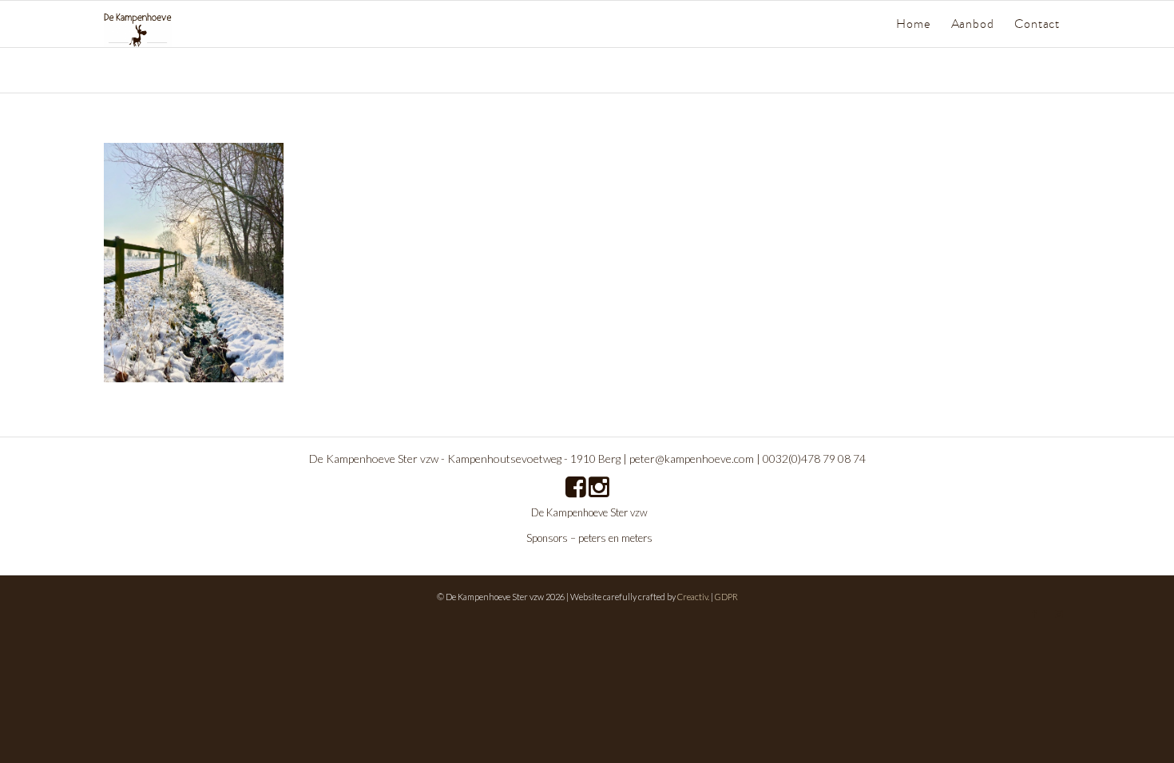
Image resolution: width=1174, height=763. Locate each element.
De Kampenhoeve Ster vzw (589, 512)
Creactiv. (693, 596)
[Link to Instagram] (1058, 614)
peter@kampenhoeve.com (691, 458)
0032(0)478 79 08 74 (814, 458)
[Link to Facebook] (1034, 614)
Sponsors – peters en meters (589, 538)
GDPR (726, 596)
